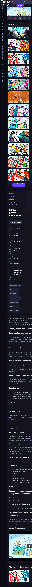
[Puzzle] (2, 58)
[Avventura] (2, 37)
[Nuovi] (2, 14)
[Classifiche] (2, 29)
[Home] (2, 8)
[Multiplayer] (2, 26)
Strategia (12, 196)
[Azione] (2, 40)
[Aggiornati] (2, 20)
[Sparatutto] (2, 64)
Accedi (20, 5)
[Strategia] (2, 70)
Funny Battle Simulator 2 (13, 204)
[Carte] (2, 43)
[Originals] (2, 23)
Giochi (11, 193)
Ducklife (16, 443)
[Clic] (2, 46)
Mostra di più (20, 185)
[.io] (2, 52)
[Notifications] (13, 5)
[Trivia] (2, 76)
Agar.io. (17, 524)
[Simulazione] (2, 61)
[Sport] (2, 67)
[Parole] (2, 55)
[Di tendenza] (2, 17)
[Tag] (2, 81)
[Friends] (3, 5)
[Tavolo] (2, 73)
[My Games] (8, 5)
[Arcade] (2, 34)
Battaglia (12, 200)
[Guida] (2, 49)
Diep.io (11, 524)
